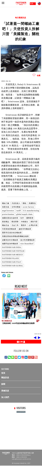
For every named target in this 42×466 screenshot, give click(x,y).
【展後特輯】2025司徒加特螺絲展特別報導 (18, 323)
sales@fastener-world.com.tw (21, 459)
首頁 (3, 373)
